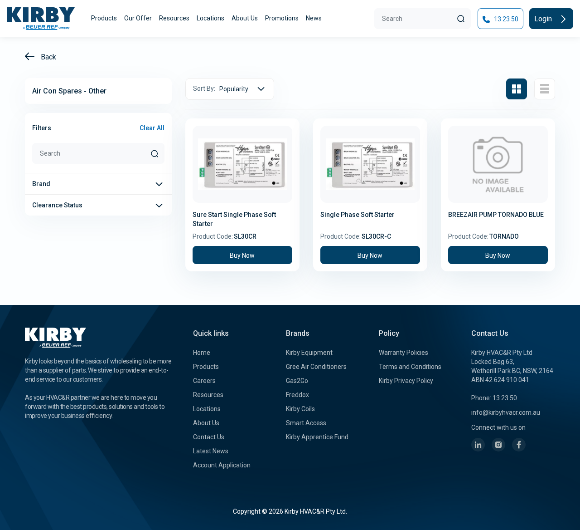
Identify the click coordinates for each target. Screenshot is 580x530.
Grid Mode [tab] (516, 89)
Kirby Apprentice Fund (317, 437)
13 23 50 (505, 19)
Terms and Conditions (410, 366)
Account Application (222, 465)
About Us (245, 18)
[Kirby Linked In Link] (478, 444)
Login (544, 19)
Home (201, 352)
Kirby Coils (300, 408)
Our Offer (138, 18)
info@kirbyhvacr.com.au (505, 412)
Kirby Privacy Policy (406, 380)
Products (104, 18)
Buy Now (242, 255)
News (314, 18)
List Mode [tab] (544, 89)
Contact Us (208, 437)
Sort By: (204, 88)
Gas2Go (297, 380)
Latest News (210, 451)
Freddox (297, 394)
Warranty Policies (403, 352)
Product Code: (213, 236)
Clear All (152, 128)
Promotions (282, 18)
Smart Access (306, 423)
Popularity (233, 89)
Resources (174, 18)
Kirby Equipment (309, 352)
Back (47, 57)
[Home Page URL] (41, 18)
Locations (210, 18)
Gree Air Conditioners (316, 366)
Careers (204, 380)
